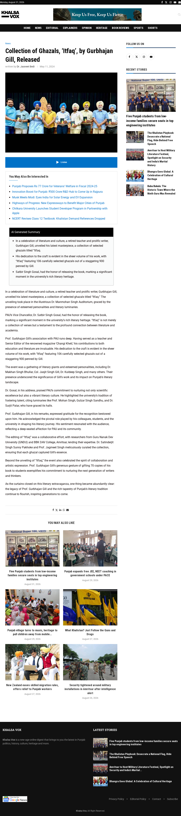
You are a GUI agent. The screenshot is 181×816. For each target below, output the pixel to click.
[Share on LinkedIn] (60, 509)
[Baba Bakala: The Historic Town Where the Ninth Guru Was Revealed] (135, 190)
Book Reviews (120, 28)
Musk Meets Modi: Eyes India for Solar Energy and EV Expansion (52, 197)
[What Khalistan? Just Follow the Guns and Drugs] (90, 607)
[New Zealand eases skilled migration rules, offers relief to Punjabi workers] (32, 662)
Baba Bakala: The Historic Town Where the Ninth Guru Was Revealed (161, 190)
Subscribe (172, 799)
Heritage (101, 28)
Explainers (70, 28)
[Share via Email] (67, 509)
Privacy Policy (116, 799)
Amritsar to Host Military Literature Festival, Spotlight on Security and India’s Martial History (161, 158)
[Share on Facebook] (53, 509)
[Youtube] (175, 2)
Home (27, 28)
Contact (156, 799)
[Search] (179, 14)
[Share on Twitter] (56, 510)
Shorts (152, 28)
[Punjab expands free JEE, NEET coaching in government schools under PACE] (90, 548)
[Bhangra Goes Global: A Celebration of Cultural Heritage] (135, 176)
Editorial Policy (138, 799)
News (38, 28)
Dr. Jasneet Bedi (25, 66)
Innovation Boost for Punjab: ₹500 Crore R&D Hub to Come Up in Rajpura (57, 191)
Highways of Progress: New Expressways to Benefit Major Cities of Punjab (58, 203)
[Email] (179, 2)
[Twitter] (166, 2)
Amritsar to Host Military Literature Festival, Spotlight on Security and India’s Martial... (141, 768)
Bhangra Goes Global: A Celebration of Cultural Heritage (160, 175)
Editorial (52, 28)
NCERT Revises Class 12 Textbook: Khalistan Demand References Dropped (58, 218)
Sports (138, 28)
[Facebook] (162, 2)
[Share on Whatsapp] (64, 509)
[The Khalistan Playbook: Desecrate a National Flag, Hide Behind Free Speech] (135, 137)
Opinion (87, 28)
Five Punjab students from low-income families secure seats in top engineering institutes (32, 575)
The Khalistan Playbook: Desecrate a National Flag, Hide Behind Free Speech (160, 138)
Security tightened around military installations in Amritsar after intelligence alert (90, 689)
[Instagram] (170, 2)
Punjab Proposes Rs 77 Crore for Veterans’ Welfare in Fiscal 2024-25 (54, 186)
